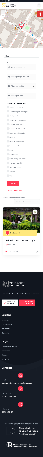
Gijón (9, 252)
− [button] (3, 15)
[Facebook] (2, 1)
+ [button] (3, 12)
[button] (40, 14)
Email (4, 380)
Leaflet (40, 47)
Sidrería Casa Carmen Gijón (21, 240)
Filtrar (7, 56)
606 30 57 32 (7, 412)
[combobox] (21, 77)
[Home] (14, 284)
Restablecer (13, 190)
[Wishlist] (36, 252)
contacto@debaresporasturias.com (17, 383)
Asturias (16, 252)
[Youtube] (9, 1)
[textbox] (22, 76)
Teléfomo (5, 409)
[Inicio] (9, 5)
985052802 (12, 245)
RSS (20, 190)
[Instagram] (6, 1)
